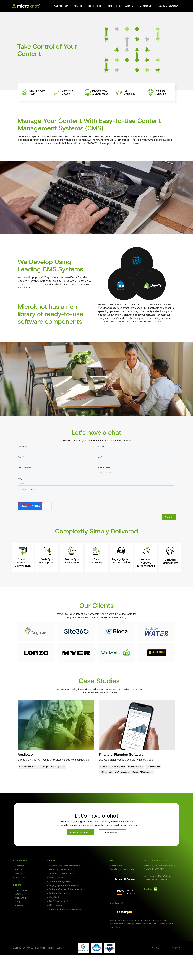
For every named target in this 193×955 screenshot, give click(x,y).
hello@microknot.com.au (122, 869)
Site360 (19, 869)
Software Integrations (60, 881)
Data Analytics (56, 877)
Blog (17, 902)
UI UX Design (55, 905)
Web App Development (60, 869)
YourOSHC (20, 877)
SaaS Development (58, 901)
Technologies (22, 890)
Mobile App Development (61, 873)
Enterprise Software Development (66, 909)
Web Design (55, 897)
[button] (80, 832)
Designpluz (176, 948)
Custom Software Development (65, 866)
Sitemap (19, 905)
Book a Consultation (168, 6)
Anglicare (19, 866)
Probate (19, 873)
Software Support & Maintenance (66, 889)
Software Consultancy (60, 893)
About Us (20, 894)
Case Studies (22, 898)
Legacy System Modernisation (64, 885)
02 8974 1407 (116, 866)
